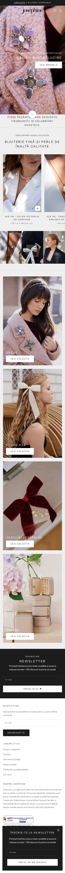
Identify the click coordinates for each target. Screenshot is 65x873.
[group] (32, 60)
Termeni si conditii (11, 759)
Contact (7, 754)
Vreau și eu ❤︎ (32, 689)
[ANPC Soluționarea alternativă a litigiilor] (32, 819)
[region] (32, 60)
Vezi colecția (19, 359)
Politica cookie (9, 764)
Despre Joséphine (11, 749)
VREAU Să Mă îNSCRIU (32, 862)
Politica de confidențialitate (15, 769)
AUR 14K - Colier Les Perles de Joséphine (22, 218)
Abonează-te (16, 732)
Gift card (7, 774)
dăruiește (19, 3)
